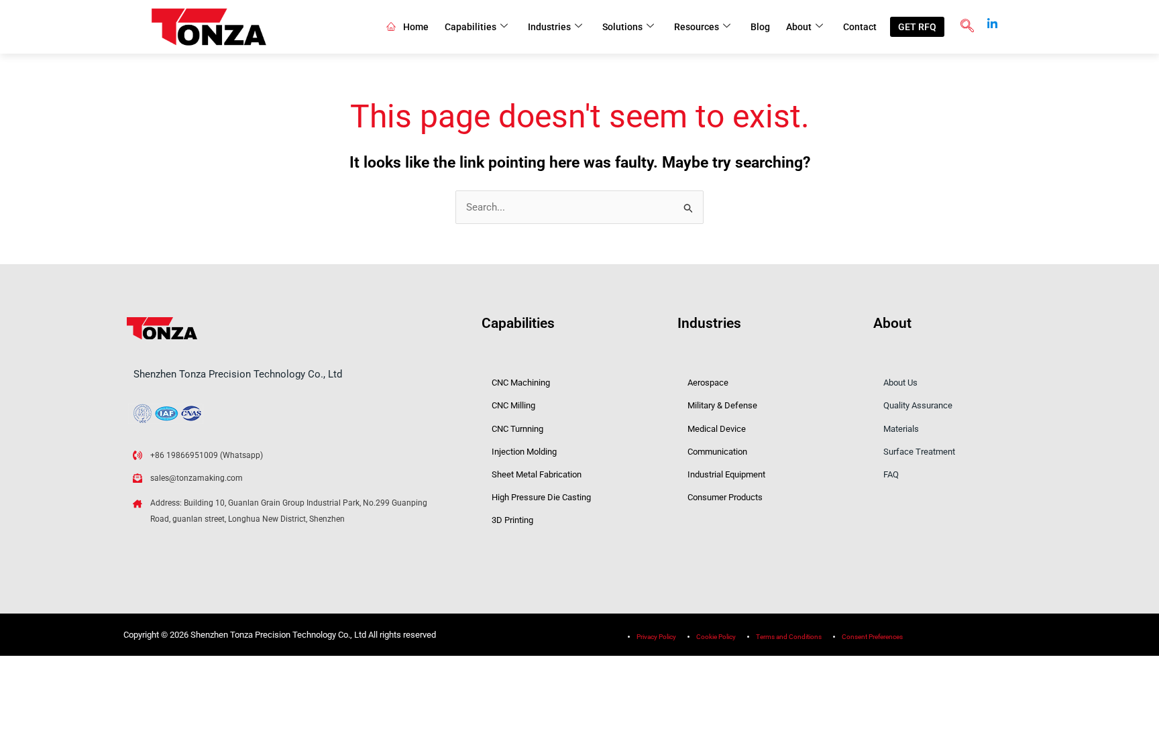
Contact (860, 26)
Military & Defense (722, 405)
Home (416, 26)
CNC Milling (513, 405)
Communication (717, 452)
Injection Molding (524, 452)
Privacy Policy (656, 636)
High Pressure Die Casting (541, 497)
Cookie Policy (716, 636)
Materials (901, 429)
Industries (549, 26)
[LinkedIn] (993, 19)
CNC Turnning (517, 429)
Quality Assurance (917, 405)
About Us (900, 383)
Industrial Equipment (726, 474)
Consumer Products (725, 497)
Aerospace (707, 383)
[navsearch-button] (967, 26)
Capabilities (470, 26)
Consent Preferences (872, 636)
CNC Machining (521, 383)
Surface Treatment (919, 452)
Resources (696, 26)
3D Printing (512, 520)
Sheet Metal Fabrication (537, 474)
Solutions (622, 26)
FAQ (891, 474)
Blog (760, 26)
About (799, 26)
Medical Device (716, 429)
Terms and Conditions (789, 636)
